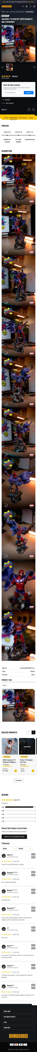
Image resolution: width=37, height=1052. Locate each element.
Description (13, 118)
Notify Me (28, 92)
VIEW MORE (18, 780)
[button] (33, 732)
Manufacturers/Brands (17, 12)
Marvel (4, 685)
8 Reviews (15, 76)
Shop (7, 12)
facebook (29, 109)
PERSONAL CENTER (34, 6)
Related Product (22, 118)
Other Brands (29, 12)
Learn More (32, 2)
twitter (33, 109)
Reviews (31, 118)
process (6, 118)
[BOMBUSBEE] (7, 6)
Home (3, 12)
